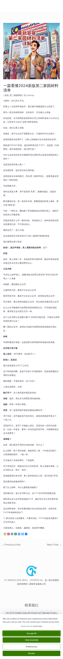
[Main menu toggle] (57, 6)
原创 (7, 95)
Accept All (31, 633)
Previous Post (11, 544)
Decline (31, 653)
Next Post (54, 544)
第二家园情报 (16, 95)
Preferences (31, 646)
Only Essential (31, 640)
